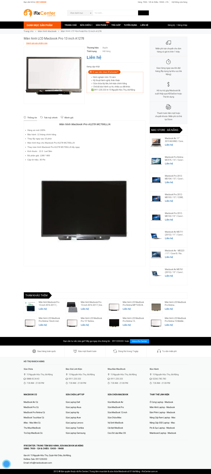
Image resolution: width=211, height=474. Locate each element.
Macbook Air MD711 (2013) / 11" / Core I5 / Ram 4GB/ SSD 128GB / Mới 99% (174, 233)
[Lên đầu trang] (206, 465)
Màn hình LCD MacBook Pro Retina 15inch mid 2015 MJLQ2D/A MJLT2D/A (49, 319)
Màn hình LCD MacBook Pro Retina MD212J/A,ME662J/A (175, 303)
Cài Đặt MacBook (115, 428)
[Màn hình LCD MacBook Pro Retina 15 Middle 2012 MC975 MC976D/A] (156, 323)
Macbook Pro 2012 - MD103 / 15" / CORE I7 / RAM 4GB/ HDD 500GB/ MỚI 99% (174, 196)
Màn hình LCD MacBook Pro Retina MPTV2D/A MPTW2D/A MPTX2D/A (133, 303)
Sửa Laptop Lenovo (74, 423)
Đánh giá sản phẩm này (37, 43)
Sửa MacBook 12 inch (117, 412)
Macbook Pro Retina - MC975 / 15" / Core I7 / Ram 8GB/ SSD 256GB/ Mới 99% (174, 158)
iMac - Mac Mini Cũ (32, 423)
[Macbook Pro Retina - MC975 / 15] (156, 161)
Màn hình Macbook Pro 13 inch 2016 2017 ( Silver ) (49, 303)
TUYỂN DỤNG (130, 25)
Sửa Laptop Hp (72, 412)
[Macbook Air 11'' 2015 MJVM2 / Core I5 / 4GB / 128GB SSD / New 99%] (156, 142)
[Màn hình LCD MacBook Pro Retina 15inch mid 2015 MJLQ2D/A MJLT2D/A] (30, 323)
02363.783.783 (159, 379)
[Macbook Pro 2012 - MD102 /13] (156, 217)
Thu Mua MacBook (32, 428)
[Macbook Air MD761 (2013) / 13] (156, 273)
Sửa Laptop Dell (73, 402)
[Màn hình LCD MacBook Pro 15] (72, 323)
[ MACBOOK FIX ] (73, 32)
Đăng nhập (182, 25)
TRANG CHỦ (71, 25)
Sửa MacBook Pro (116, 407)
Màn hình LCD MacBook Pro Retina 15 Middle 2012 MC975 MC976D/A (176, 319)
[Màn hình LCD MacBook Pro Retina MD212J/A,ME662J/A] (156, 307)
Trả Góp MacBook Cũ (33, 433)
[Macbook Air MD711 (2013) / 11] (156, 236)
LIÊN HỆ (144, 25)
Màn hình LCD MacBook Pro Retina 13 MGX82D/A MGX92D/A (133, 319)
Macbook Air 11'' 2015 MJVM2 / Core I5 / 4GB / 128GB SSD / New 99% (174, 140)
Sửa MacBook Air (115, 402)
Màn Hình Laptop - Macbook (162, 407)
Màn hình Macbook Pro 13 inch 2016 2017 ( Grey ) (92, 303)
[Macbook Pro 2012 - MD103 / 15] (156, 198)
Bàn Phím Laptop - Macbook (162, 412)
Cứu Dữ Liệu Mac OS (117, 433)
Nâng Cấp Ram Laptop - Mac (162, 417)
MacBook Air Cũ (31, 402)
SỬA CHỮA (85, 25)
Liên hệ (94, 57)
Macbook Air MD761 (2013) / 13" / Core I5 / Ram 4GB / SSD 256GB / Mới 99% (174, 271)
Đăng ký (171, 25)
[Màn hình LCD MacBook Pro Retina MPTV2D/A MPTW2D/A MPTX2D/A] (114, 307)
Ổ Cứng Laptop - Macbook (161, 402)
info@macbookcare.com (41, 463)
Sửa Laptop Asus (73, 407)
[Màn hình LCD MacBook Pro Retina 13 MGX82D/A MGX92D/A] (114, 323)
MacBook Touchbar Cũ (34, 417)
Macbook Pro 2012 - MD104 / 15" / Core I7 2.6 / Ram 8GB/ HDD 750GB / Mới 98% (174, 177)
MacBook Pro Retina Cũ (34, 412)
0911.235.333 (75, 379)
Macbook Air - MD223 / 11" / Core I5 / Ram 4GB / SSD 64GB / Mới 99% (174, 252)
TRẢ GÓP (116, 25)
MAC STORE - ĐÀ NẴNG (164, 129)
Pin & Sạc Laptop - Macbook (162, 428)
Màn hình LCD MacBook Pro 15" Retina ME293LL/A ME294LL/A (91, 319)
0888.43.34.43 (33, 379)
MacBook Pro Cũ (31, 407)
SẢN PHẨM (102, 23)
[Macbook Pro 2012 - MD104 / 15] (156, 180)
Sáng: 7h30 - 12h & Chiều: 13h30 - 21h (153, 2)
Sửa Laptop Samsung (75, 433)
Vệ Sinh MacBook (115, 423)
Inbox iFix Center (139, 341)
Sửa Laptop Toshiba (75, 428)
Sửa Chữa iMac (114, 417)
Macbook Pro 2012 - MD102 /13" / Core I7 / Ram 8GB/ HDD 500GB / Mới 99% (174, 215)
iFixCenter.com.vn (150, 471)
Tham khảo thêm (36, 295)
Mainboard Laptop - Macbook (163, 433)
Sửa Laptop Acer (73, 417)
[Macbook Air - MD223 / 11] (156, 255)
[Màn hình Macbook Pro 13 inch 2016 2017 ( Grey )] (72, 307)
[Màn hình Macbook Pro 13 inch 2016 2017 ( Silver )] (30, 307)
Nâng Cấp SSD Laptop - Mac (162, 423)
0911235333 (41, 2)
